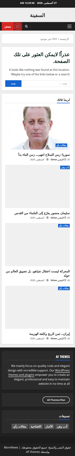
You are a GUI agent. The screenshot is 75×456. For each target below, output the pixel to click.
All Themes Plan (56, 399)
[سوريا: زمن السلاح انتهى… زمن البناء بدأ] (37, 128)
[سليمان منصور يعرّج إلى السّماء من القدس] (37, 186)
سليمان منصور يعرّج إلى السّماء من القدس (42, 212)
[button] (69, 26)
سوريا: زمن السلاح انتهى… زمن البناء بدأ (44, 154)
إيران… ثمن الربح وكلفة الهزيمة (49, 333)
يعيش (7, 26)
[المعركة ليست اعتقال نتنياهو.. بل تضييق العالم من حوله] (37, 244)
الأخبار (49, 426)
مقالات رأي (61, 145)
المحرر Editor (57, 159)
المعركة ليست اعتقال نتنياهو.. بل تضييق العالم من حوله (38, 273)
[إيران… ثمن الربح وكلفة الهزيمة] (37, 307)
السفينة (37, 14)
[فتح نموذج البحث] (26, 26)
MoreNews (11, 447)
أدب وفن (65, 167)
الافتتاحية (36, 426)
